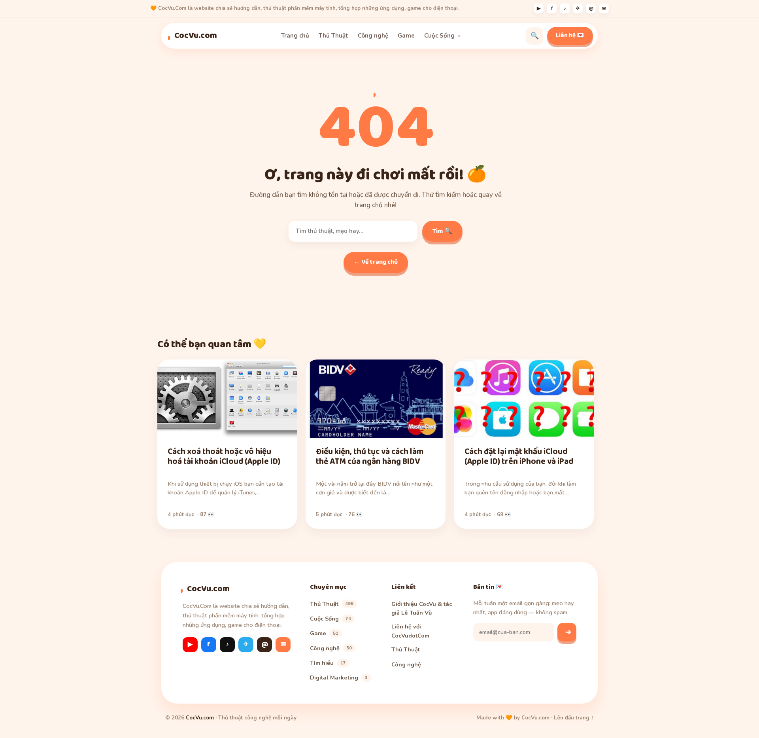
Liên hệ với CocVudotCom (410, 631)
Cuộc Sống (439, 36)
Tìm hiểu (328, 663)
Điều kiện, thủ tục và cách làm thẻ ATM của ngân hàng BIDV (369, 456)
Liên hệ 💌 (570, 35)
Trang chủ (295, 36)
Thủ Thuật (333, 36)
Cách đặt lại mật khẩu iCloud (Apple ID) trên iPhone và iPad (518, 456)
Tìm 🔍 (442, 231)
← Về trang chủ (376, 262)
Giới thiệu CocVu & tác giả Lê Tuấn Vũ (421, 608)
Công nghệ (373, 36)
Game (406, 36)
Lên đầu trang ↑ (574, 717)
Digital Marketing (339, 677)
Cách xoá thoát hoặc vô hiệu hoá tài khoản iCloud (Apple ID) (224, 456)
